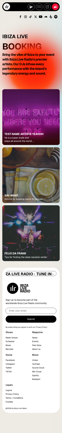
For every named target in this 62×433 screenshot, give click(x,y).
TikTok (9, 371)
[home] (6, 6)
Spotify (35, 375)
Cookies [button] (9, 402)
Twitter (9, 367)
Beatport (36, 379)
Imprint (9, 390)
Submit (31, 319)
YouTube (36, 364)
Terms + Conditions (14, 398)
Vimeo (35, 360)
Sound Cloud (38, 367)
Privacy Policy (12, 394)
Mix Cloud (36, 371)
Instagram (10, 364)
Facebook (10, 360)
